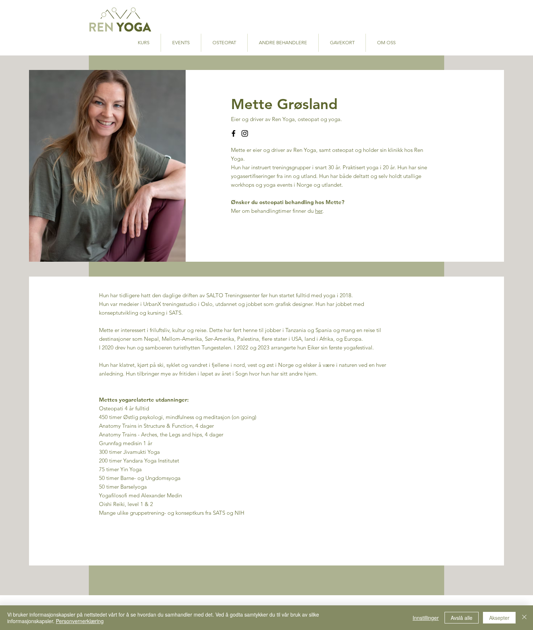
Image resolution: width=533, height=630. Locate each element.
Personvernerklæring (80, 621)
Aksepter (499, 617)
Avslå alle (461, 617)
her (318, 210)
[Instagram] (244, 133)
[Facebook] (233, 133)
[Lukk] (524, 617)
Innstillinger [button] (426, 617)
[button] (283, 43)
